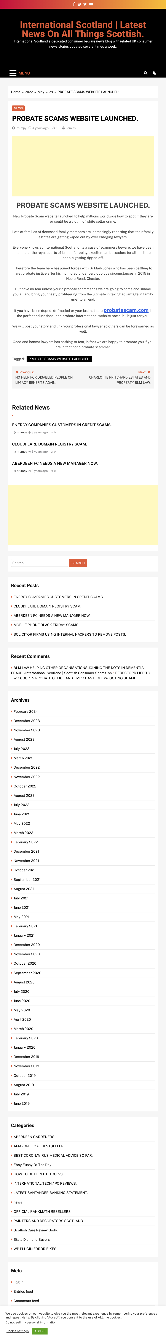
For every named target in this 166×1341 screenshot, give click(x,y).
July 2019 (21, 1094)
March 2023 (23, 758)
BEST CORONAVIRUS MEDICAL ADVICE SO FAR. (53, 1155)
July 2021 (21, 898)
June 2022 (22, 814)
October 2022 (25, 786)
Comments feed (26, 1301)
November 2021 (26, 861)
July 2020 (21, 992)
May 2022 (22, 823)
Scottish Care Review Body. (36, 1230)
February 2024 (26, 711)
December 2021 (26, 851)
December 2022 (27, 767)
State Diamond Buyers (32, 1239)
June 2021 (22, 907)
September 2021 (27, 880)
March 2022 (23, 833)
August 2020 (24, 982)
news (18, 108)
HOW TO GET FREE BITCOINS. (39, 1174)
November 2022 (27, 777)
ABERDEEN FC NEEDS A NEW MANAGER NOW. (55, 463)
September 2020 (27, 973)
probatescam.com (126, 310)
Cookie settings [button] (17, 1331)
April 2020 (22, 1019)
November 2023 (27, 730)
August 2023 (24, 739)
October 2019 (25, 1076)
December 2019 (26, 1057)
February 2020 (26, 1038)
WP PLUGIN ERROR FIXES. (35, 1249)
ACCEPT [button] (40, 1331)
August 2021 (24, 889)
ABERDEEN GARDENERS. (34, 1137)
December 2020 (27, 945)
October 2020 (25, 963)
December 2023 (27, 721)
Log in (18, 1282)
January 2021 (24, 935)
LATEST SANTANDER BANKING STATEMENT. (51, 1193)
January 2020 (24, 1047)
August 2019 (24, 1085)
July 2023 (21, 749)
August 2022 (24, 796)
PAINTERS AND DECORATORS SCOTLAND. (49, 1221)
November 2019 (26, 1066)
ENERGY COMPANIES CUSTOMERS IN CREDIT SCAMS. (62, 425)
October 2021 (25, 870)
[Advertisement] (83, 166)
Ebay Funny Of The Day (32, 1165)
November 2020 (27, 954)
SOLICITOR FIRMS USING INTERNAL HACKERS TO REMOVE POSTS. (70, 634)
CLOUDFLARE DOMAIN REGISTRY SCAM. (49, 444)
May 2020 (22, 1010)
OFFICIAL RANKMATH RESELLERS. (43, 1212)
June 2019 (22, 1103)
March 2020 (23, 1029)
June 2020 (22, 1001)
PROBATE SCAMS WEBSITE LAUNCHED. (59, 359)
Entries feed (23, 1291)
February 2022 (26, 842)
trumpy (21, 128)
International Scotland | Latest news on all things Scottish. (83, 29)
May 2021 (21, 917)
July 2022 (21, 805)
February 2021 (25, 926)
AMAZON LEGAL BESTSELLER (39, 1146)
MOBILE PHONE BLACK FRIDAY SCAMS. (46, 625)
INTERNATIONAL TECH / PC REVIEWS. (45, 1183)
